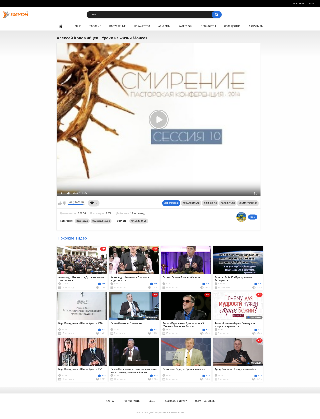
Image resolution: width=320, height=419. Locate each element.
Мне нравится (60, 203)
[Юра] (241, 217)
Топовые (95, 26)
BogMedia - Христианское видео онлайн (165, 412)
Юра (252, 217)
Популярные (117, 26)
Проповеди (82, 221)
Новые (77, 26)
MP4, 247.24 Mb (138, 221)
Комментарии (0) (248, 203)
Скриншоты (210, 203)
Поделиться (228, 203)
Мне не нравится (64, 203)
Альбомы (164, 26)
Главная (61, 26)
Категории (185, 26)
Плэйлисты (208, 26)
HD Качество (142, 26)
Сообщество (232, 26)
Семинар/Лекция (101, 221)
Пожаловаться (191, 203)
